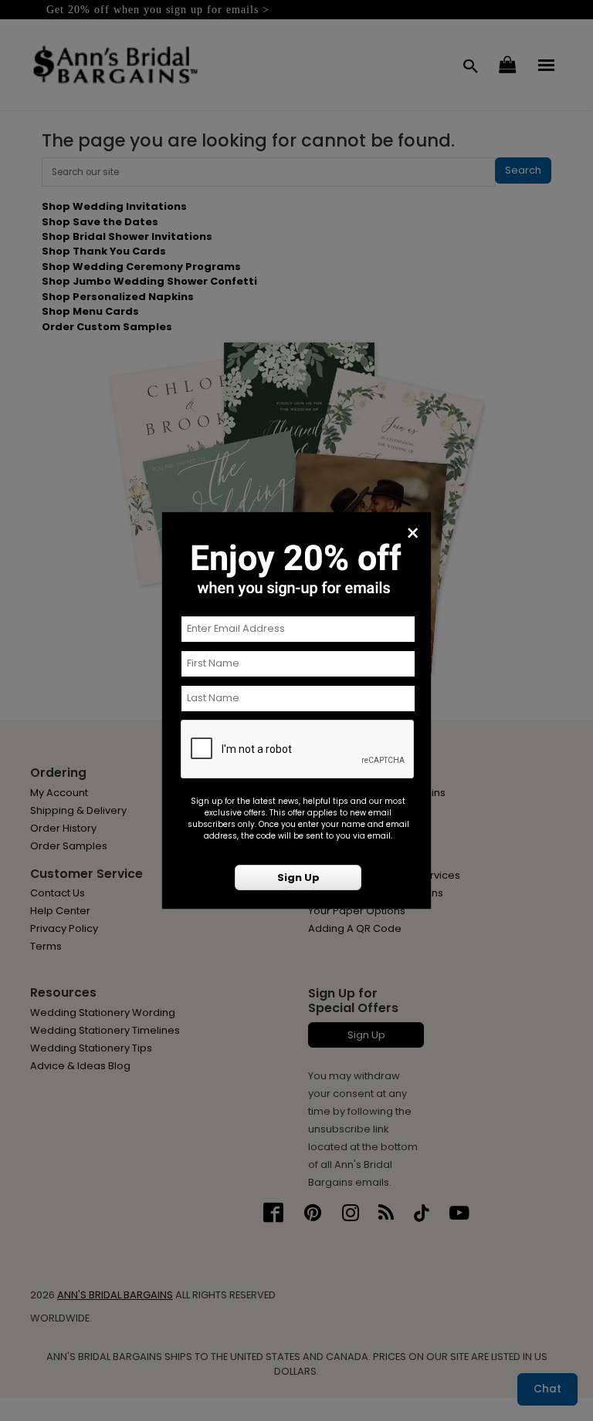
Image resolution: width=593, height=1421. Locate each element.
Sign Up (298, 877)
